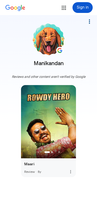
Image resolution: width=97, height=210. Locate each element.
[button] (63, 7)
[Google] (15, 8)
